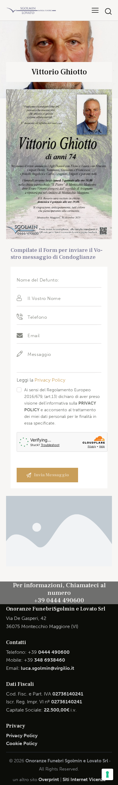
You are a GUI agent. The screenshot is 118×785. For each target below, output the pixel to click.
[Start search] (108, 11)
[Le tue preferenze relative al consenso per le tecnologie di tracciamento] (107, 774)
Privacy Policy (49, 380)
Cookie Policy (21, 743)
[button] (95, 10)
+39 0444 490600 (59, 600)
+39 (49, 652)
